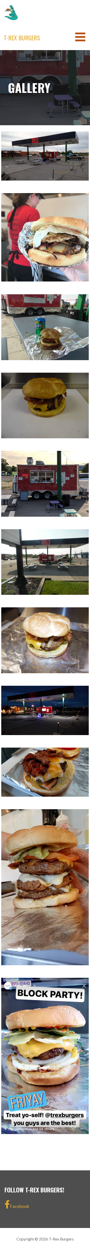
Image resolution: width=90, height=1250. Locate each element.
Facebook (19, 1206)
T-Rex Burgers (22, 37)
